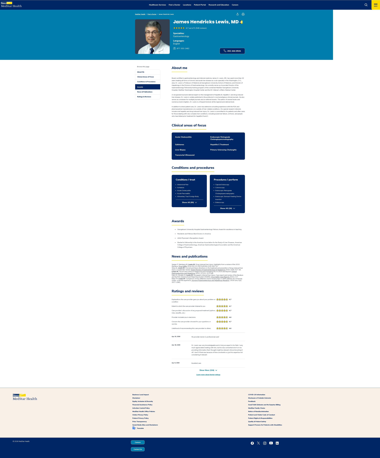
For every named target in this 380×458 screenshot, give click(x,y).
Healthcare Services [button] (157, 5)
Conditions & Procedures (146, 82)
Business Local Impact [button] (140, 395)
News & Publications (144, 92)
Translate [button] (140, 428)
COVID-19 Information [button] (256, 395)
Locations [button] (187, 5)
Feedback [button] (251, 401)
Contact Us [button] (138, 449)
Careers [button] (235, 5)
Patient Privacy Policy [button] (140, 418)
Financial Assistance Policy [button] (142, 405)
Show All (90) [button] (188, 202)
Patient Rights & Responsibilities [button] (260, 418)
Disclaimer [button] (136, 398)
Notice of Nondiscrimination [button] (258, 411)
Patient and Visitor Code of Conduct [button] (261, 415)
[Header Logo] (10, 3)
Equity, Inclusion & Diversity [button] (142, 401)
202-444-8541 (234, 51)
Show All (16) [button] (230, 208)
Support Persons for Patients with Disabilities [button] (265, 425)
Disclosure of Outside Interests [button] (259, 398)
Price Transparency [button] (139, 422)
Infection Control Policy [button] (141, 408)
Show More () (207, 370)
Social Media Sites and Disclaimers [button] (145, 425)
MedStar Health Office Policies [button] (143, 411)
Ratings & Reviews (144, 97)
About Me (140, 72)
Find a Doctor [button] (174, 5)
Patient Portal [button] (200, 5)
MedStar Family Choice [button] (256, 408)
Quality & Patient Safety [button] (257, 422)
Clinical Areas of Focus (145, 77)
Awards (140, 87)
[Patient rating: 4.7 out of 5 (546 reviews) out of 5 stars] (179, 28)
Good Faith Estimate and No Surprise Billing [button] (264, 405)
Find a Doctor (152, 14)
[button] (366, 5)
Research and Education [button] (219, 5)
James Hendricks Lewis (166, 14)
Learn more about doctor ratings (208, 375)
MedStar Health (140, 14)
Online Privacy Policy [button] (140, 415)
